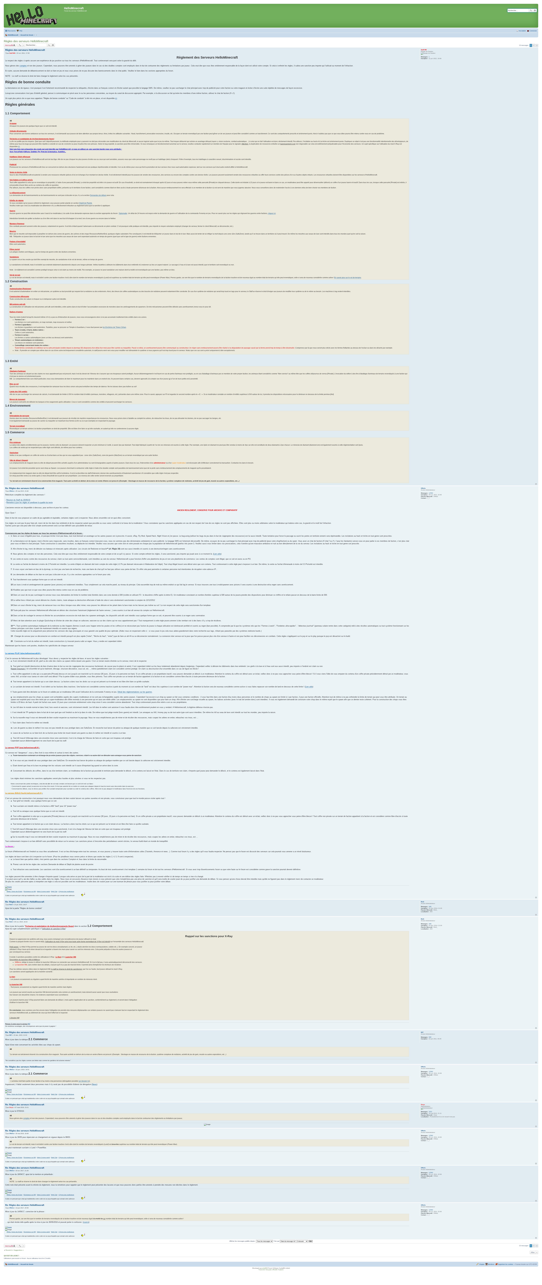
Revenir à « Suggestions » (15, 1250)
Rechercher (531, 10)
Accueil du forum (26, 1264)
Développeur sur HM (30, 891)
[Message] (6, 53)
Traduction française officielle (267, 1269)
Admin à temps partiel (43, 891)
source (86, 1222)
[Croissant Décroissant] (302, 1241)
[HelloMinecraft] (34, 16)
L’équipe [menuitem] (481, 1264)
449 (430, 906)
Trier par (277, 1241)
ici (116, 98)
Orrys (423, 1104)
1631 (430, 1111)
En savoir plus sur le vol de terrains (347, 278)
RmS (422, 902)
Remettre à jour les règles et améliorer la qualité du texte (29, 502)
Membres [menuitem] (491, 1264)
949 (430, 1037)
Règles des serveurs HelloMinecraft (26, 41)
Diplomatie (123, 213)
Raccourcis (12, 31)
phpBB (264, 1268)
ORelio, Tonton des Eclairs (14, 891)
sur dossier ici (84, 1081)
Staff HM (424, 50)
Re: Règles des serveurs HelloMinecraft (24, 488)
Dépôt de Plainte (85, 203)
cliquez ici (272, 213)
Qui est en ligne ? (11, 1255)
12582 (431, 493)
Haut (536, 484)
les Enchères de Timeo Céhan (114, 327)
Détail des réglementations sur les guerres (135, 692)
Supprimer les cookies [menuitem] (505, 1264)
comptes (23, 66)
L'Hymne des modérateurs (66, 891)
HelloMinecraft (13, 1264)
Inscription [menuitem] (522, 31)
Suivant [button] (537, 45)
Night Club (54, 891)
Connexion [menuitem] (533, 31)
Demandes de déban (98, 195)
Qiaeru (281, 1269)
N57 (422, 1032)
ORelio (423, 488)
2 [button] (533, 45)
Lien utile (217, 554)
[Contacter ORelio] (428, 498)
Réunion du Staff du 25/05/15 (18, 500)
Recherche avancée (535, 10)
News (94, 1084)
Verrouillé (9, 45)
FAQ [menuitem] (20, 31)
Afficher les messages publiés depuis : (242, 1241)
